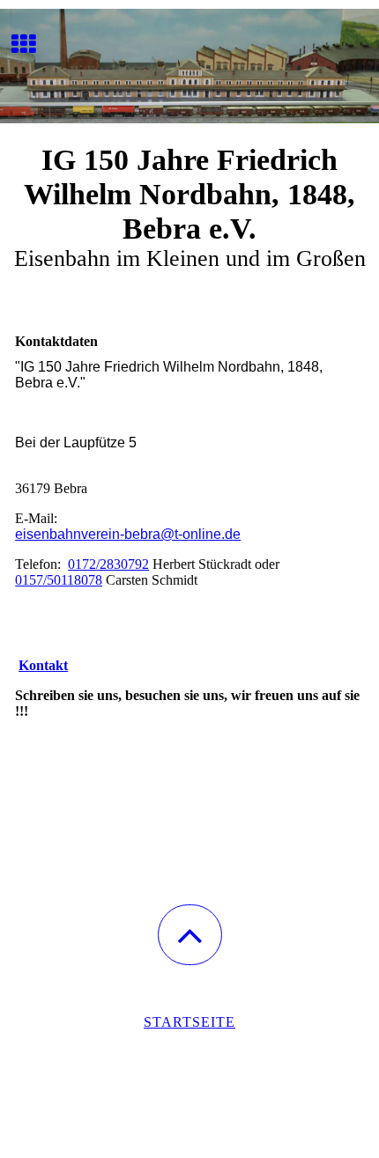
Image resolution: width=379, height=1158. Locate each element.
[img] (189, 66)
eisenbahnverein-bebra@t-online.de (128, 534)
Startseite (189, 1021)
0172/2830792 (108, 564)
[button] (190, 934)
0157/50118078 (58, 579)
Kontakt (43, 665)
